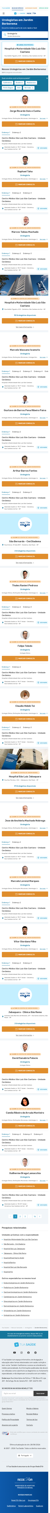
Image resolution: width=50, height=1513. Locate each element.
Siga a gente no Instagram (21, 1352)
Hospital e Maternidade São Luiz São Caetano (25, 50)
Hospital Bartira (9, 1263)
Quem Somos (7, 1409)
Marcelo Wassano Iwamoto (25, 349)
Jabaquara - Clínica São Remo (15, 1253)
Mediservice (31, 83)
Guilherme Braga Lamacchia (25, 1173)
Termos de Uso (31, 1420)
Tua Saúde (6, 8)
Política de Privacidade (10, 1420)
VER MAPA (43, 148)
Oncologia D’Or (33, 1500)
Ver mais (27, 88)
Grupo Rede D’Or (36, 1467)
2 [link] (20, 1216)
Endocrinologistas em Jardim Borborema (19, 1283)
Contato (29, 1425)
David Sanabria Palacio (25, 1058)
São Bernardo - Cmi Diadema (14, 1244)
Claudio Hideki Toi (25, 706)
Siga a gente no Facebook (28, 1352)
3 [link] (25, 1216)
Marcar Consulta (16, 1327)
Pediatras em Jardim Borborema (16, 1288)
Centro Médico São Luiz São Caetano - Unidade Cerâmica (23, 139)
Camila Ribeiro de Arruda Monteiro (25, 1112)
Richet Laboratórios (25, 1506)
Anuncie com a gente (10, 1425)
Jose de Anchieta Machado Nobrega (25, 820)
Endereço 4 (38, 371)
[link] (40, 1216)
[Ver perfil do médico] (25, 100)
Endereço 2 (16, 133)
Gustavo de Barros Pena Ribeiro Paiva (25, 410)
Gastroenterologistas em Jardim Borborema (20, 1292)
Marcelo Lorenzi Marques (25, 881)
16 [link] (35, 1216)
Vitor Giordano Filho (25, 941)
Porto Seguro (8, 88)
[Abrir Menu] (3, 13)
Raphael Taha (25, 171)
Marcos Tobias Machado (25, 232)
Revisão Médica (32, 1414)
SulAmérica (7, 83)
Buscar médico (17, 8)
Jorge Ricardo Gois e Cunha (25, 111)
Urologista (28, 1327)
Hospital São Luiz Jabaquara (14, 1249)
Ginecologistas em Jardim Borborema (18, 1301)
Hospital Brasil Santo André (14, 1258)
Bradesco (19, 83)
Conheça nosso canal (14, 1352)
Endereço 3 (27, 193)
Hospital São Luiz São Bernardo (15, 1267)
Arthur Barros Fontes (25, 470)
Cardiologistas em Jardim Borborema (18, 1297)
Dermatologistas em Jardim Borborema (19, 1306)
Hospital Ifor (8, 1272)
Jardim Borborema (40, 1327)
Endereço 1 (6, 133)
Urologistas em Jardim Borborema (16, 1315)
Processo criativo (8, 1414)
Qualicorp (39, 1506)
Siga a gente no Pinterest (35, 1352)
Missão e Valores (32, 1409)
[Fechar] (47, 78)
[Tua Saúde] (25, 1344)
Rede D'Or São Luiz (18, 1500)
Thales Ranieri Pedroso (25, 585)
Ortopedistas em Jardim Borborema (17, 1311)
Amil (18, 88)
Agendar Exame (31, 8)
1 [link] (15, 1216)
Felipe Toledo (25, 646)
